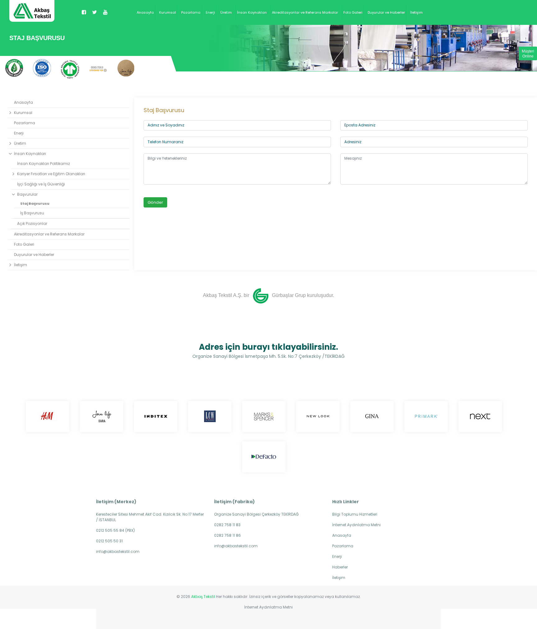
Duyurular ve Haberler (386, 12)
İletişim (416, 12)
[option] (14, 68)
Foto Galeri (352, 12)
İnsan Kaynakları (252, 12)
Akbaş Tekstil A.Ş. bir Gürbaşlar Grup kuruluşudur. (268, 295)
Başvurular (27, 194)
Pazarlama (190, 12)
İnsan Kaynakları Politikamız (43, 163)
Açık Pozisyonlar (32, 223)
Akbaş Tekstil (203, 596)
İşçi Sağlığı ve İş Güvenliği (41, 184)
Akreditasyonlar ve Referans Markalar (305, 12)
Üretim (226, 12)
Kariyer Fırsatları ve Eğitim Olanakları (51, 173)
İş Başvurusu (32, 213)
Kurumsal (167, 12)
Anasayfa (145, 12)
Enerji (210, 12)
